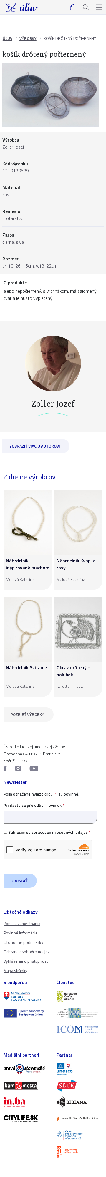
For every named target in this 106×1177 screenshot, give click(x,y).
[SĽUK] (79, 1085)
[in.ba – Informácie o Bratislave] (26, 1102)
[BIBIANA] (79, 1102)
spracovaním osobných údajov (60, 832)
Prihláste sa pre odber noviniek (34, 805)
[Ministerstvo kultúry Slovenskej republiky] (26, 996)
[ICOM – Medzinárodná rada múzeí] (79, 1029)
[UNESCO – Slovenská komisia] (79, 1069)
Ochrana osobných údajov (27, 952)
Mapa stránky (15, 970)
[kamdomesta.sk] (26, 1086)
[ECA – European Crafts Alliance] (79, 996)
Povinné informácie (21, 933)
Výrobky (28, 38)
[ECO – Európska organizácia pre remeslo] (79, 1013)
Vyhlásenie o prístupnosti (26, 961)
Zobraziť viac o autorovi (34, 446)
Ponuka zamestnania (22, 923)
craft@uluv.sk (15, 761)
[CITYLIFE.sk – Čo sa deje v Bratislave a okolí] (26, 1118)
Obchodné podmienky (23, 942)
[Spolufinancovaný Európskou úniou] (26, 1013)
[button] (99, 7)
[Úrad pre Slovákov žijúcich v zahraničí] (79, 1135)
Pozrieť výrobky (27, 714)
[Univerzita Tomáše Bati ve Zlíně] (79, 1118)
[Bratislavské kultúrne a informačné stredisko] (79, 1152)
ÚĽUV (7, 38)
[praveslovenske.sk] (26, 1069)
